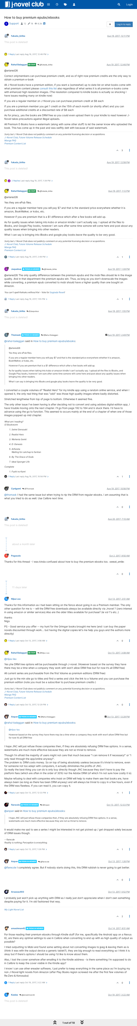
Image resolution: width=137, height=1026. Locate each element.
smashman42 (18, 928)
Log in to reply (124, 24)
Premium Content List (15, 143)
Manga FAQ (10, 140)
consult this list (48, 88)
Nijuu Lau (16, 599)
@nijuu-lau (10, 658)
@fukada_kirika (45, 65)
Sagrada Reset (57, 292)
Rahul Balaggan (19, 64)
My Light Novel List (14, 909)
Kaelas (14, 994)
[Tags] (65, 4)
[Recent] (57, 4)
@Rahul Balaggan (50, 335)
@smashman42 (28, 995)
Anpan (14, 716)
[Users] (74, 4)
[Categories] (48, 4)
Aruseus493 (17, 891)
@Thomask (29, 489)
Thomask (16, 335)
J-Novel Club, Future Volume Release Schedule (28, 137)
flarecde (15, 804)
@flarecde (44, 862)
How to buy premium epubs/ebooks (54, 341)
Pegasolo (16, 555)
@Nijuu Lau (44, 653)
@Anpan (46, 805)
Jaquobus (16, 269)
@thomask (10, 494)
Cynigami (16, 488)
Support (14, 23)
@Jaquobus (33, 311)
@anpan (9, 810)
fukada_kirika (18, 36)
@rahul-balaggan (14, 341)
